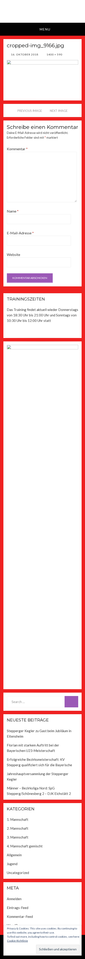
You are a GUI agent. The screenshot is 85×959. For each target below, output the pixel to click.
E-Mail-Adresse (20, 233)
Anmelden (14, 899)
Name (13, 211)
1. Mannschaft (17, 819)
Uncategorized (18, 873)
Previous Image (29, 111)
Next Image (59, 111)
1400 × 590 (54, 54)
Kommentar (17, 149)
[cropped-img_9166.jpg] (42, 75)
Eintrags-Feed (17, 908)
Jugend (12, 864)
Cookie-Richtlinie (17, 940)
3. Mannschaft (17, 837)
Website (13, 254)
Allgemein (14, 855)
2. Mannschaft (17, 828)
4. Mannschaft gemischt (25, 846)
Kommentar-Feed (20, 916)
